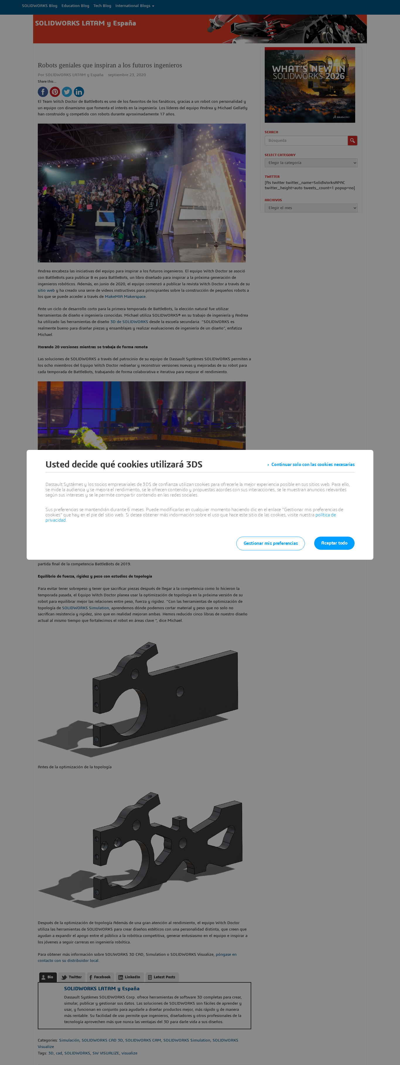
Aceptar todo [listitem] (334, 543)
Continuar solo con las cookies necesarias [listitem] (313, 464)
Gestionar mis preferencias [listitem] (271, 543)
